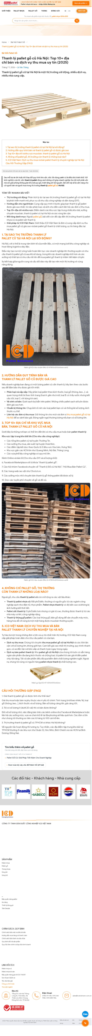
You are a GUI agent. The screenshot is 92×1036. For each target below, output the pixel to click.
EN (69, 11)
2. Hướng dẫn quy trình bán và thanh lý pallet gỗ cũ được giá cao (37, 150)
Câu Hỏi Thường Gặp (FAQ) (19, 163)
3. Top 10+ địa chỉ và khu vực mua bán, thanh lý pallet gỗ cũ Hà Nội (38, 153)
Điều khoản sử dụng (64, 1021)
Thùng (44, 11)
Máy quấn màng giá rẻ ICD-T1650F (14, 975)
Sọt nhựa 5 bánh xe (8, 978)
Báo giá (81, 11)
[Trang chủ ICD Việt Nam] (8, 791)
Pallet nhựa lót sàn (8, 972)
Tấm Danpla (6, 908)
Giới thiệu (6, 11)
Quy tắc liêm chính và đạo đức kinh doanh (16, 945)
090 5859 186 (51, 998)
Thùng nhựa (6, 869)
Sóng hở (5, 875)
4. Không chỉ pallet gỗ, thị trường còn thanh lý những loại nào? (36, 156)
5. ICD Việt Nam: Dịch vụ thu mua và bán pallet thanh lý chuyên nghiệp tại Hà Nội (45, 160)
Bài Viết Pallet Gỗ (18, 42)
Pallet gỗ (32, 11)
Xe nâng (5, 902)
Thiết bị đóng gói (7, 905)
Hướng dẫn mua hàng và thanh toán (14, 935)
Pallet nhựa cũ (7, 969)
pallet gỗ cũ (53, 185)
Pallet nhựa (19, 11)
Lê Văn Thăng (22, 67)
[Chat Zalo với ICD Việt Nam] (83, 1014)
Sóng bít (5, 872)
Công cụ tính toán (8, 984)
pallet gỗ (37, 216)
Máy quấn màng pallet (9, 899)
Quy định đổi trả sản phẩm (11, 942)
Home (4, 42)
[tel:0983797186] (83, 1023)
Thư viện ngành (7, 987)
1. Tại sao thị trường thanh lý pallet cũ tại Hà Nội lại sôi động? (35, 147)
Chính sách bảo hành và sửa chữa (13, 938)
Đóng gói (55, 11)
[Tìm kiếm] (76, 21)
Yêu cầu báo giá (7, 981)
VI (65, 11)
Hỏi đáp (73, 1021)
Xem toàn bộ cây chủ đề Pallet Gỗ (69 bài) (25, 765)
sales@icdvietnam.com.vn (82, 996)
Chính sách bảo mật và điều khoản (14, 932)
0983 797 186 (47, 996)
